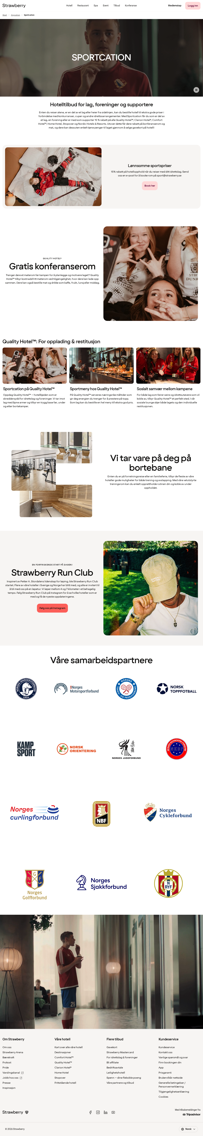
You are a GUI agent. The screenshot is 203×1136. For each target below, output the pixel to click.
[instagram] (98, 1112)
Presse (6, 1083)
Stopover (60, 1078)
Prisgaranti (165, 1072)
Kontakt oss (165, 1052)
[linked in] (106, 1112)
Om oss (7, 1047)
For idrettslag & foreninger (122, 1057)
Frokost (7, 1062)
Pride (6, 1067)
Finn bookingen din (170, 1062)
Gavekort (112, 1047)
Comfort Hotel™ (64, 1057)
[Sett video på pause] (196, 90)
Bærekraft (8, 1057)
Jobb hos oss (10, 1078)
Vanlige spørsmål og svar (173, 1057)
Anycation (15, 15)
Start (5, 15)
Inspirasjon (9, 1088)
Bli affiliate (113, 1062)
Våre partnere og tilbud (120, 1083)
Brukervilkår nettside (171, 1078)
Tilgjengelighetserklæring (174, 1091)
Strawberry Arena (13, 1052)
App (161, 1067)
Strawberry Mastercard (120, 1052)
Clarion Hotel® (63, 1067)
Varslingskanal (11, 1072)
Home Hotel (62, 1072)
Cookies (163, 1097)
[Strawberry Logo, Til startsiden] (14, 6)
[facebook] (90, 1112)
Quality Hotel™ (63, 1062)
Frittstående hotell (65, 1083)
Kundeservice (167, 1047)
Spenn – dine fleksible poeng (124, 1078)
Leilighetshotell (116, 1072)
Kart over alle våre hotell (69, 1047)
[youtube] (113, 1112)
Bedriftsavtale (115, 1067)
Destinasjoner (63, 1052)
